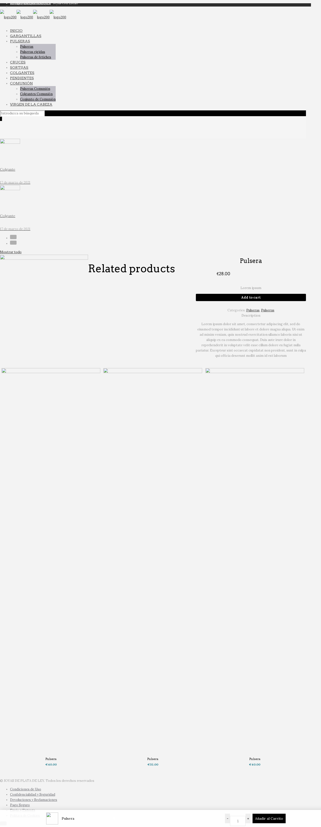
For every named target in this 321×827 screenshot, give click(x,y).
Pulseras (253, 310)
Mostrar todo (11, 252)
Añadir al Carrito (269, 818)
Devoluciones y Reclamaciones (33, 800)
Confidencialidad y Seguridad (32, 794)
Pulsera (50, 759)
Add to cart (251, 297)
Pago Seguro (20, 805)
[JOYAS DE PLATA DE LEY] (33, 17)
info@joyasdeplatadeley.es (30, 3)
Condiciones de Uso (25, 789)
